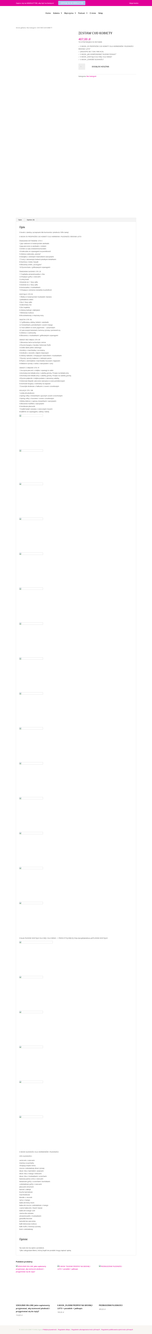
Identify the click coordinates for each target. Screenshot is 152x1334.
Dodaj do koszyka (100, 66)
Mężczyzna (68, 13)
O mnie (93, 13)
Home (48, 13)
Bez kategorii (31, 28)
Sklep (100, 13)
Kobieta (56, 13)
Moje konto (133, 3)
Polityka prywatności (50, 1330)
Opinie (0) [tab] (30, 220)
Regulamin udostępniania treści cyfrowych (86, 1330)
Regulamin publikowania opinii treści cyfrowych (117, 1330)
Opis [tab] (20, 220)
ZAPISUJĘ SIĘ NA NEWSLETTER (71, 3)
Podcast (81, 13)
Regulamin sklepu (64, 1330)
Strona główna (21, 28)
